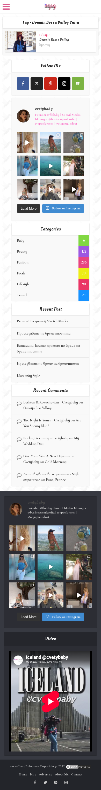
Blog (33, 774)
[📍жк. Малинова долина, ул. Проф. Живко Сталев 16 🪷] (73, 189)
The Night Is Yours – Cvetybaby (46, 420)
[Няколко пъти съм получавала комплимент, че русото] (50, 189)
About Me (62, 774)
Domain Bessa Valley (54, 39)
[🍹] (27, 166)
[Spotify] (78, 83)
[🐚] (27, 189)
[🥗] (73, 166)
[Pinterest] (50, 83)
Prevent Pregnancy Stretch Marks (42, 321)
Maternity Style (28, 376)
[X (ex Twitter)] (37, 83)
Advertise (45, 774)
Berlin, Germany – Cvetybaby (45, 438)
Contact (76, 774)
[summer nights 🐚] (73, 142)
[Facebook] (23, 83)
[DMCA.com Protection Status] (78, 766)
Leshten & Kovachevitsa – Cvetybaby (50, 402)
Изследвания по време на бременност (48, 363)
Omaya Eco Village (38, 408)
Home (23, 774)
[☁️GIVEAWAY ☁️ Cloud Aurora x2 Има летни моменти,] (27, 142)
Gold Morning (56, 462)
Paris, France (56, 480)
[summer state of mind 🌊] (50, 142)
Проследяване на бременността (43, 333)
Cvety (47, 45)
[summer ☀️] (50, 166)
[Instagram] (64, 83)
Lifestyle (44, 35)
